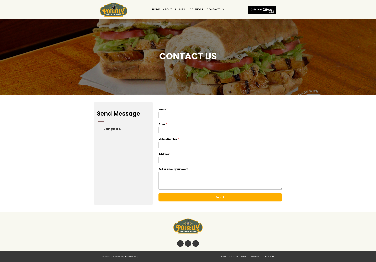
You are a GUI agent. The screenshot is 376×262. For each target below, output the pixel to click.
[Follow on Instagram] (195, 243)
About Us (169, 9)
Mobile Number (168, 139)
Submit (220, 197)
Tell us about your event (173, 169)
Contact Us (215, 9)
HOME (156, 9)
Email (162, 124)
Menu (182, 9)
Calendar (196, 9)
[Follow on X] (188, 243)
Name (163, 109)
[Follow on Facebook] (180, 243)
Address (164, 154)
